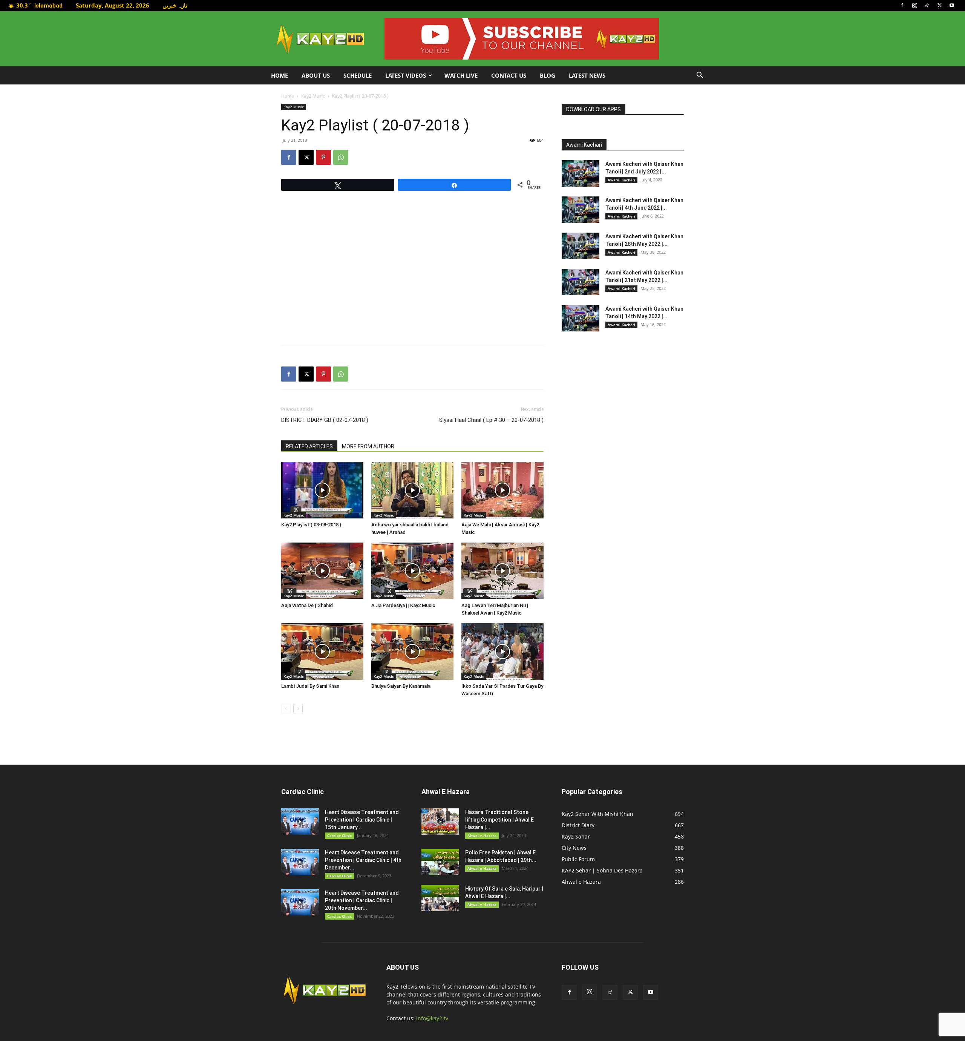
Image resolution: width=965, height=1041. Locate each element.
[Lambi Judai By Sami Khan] (322, 651)
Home (279, 75)
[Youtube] (951, 5)
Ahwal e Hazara (481, 835)
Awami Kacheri (621, 179)
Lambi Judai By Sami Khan (310, 686)
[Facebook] (902, 5)
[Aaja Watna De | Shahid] (322, 571)
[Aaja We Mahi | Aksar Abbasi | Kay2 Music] (502, 490)
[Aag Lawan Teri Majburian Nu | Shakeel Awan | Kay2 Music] (502, 571)
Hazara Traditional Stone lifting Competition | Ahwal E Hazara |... (499, 819)
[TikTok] (927, 5)
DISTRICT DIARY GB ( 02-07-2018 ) (324, 420)
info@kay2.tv (432, 1018)
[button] (700, 76)
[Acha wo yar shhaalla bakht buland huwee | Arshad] (412, 490)
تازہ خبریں (174, 5)
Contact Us (508, 75)
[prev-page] (286, 708)
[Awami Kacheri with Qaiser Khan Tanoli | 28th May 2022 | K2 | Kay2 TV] (580, 246)
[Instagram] (914, 5)
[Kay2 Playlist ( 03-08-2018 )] (322, 490)
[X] (939, 5)
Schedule (357, 75)
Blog (547, 75)
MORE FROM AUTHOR (368, 446)
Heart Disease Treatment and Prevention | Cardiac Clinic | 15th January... (362, 819)
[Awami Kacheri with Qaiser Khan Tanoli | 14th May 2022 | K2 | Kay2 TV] (580, 318)
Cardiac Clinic (339, 835)
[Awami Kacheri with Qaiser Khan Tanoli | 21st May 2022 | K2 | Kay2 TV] (580, 282)
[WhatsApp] (340, 157)
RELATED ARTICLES (309, 446)
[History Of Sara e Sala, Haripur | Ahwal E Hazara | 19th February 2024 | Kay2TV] (440, 898)
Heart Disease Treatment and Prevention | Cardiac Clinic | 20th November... (362, 900)
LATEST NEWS (587, 75)
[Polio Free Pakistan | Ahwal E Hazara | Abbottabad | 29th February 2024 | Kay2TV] (440, 862)
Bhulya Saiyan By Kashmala (400, 686)
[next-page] (298, 708)
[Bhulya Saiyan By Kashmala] (412, 651)
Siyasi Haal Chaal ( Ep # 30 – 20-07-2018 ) (491, 420)
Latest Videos (405, 75)
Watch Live (461, 75)
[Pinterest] (323, 157)
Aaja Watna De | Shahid (307, 605)
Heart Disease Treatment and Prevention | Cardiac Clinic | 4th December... (363, 860)
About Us (316, 75)
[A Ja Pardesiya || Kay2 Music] (412, 571)
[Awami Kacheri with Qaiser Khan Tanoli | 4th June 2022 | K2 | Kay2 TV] (580, 209)
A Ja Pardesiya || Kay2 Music (403, 605)
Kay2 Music (313, 96)
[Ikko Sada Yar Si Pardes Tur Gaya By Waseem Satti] (502, 651)
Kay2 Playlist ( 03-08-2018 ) (311, 524)
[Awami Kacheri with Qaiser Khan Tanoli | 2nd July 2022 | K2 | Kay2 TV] (580, 173)
